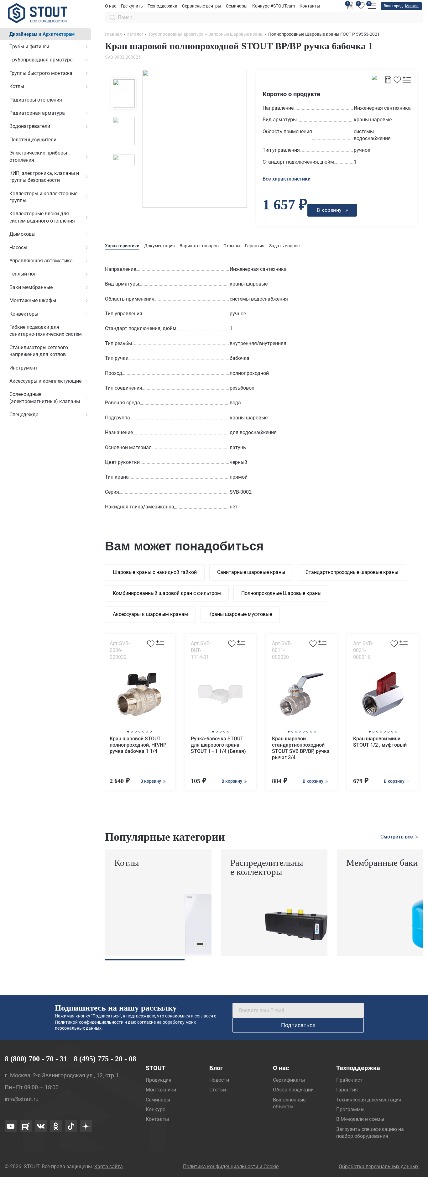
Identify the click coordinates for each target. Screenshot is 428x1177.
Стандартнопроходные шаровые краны (351, 572)
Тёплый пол (23, 274)
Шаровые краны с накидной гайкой (155, 572)
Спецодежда (24, 415)
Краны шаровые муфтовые (240, 614)
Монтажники (161, 1090)
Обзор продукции (293, 1090)
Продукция (158, 1080)
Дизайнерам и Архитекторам (42, 34)
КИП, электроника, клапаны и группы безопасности (44, 176)
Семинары (237, 5)
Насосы (18, 247)
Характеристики (122, 245)
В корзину (151, 781)
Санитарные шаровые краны (251, 572)
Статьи (217, 1090)
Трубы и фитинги (29, 47)
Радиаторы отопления (35, 100)
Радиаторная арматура (37, 113)
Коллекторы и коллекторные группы (43, 197)
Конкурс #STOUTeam (273, 5)
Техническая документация (368, 1100)
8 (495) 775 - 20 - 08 (105, 1059)
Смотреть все (397, 837)
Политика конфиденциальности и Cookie (231, 1166)
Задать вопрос (284, 245)
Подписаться (298, 1025)
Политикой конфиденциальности (89, 1022)
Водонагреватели (29, 126)
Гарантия (254, 245)
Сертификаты (289, 1080)
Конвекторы (23, 314)
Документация (159, 245)
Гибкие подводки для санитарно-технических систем (45, 330)
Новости (219, 1080)
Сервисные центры (201, 5)
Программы (350, 1109)
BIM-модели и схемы (360, 1119)
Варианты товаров (199, 245)
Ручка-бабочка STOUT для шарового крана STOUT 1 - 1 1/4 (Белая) (218, 745)
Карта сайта (108, 1166)
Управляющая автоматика (41, 261)
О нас (110, 5)
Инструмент (23, 368)
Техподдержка (162, 5)
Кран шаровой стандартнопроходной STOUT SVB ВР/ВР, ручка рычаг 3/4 (301, 748)
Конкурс (155, 1109)
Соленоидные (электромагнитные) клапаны (44, 397)
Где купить (132, 5)
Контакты (310, 5)
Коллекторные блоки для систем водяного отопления (42, 217)
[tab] (122, 246)
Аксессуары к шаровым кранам (150, 614)
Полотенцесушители (32, 140)
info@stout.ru (22, 1099)
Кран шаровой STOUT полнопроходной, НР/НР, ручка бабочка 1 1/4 (138, 745)
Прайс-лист (349, 1080)
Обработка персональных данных (379, 1166)
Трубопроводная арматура (41, 60)
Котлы (16, 86)
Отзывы (231, 245)
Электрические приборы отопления (38, 156)
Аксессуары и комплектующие (45, 381)
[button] (128, 732)
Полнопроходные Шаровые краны (281, 593)
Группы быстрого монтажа (40, 73)
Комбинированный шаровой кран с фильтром (167, 593)
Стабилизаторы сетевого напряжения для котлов (38, 350)
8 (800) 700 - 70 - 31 (36, 1059)
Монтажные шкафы (32, 300)
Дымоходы (22, 234)
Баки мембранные (31, 287)
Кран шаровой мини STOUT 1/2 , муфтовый (380, 742)
